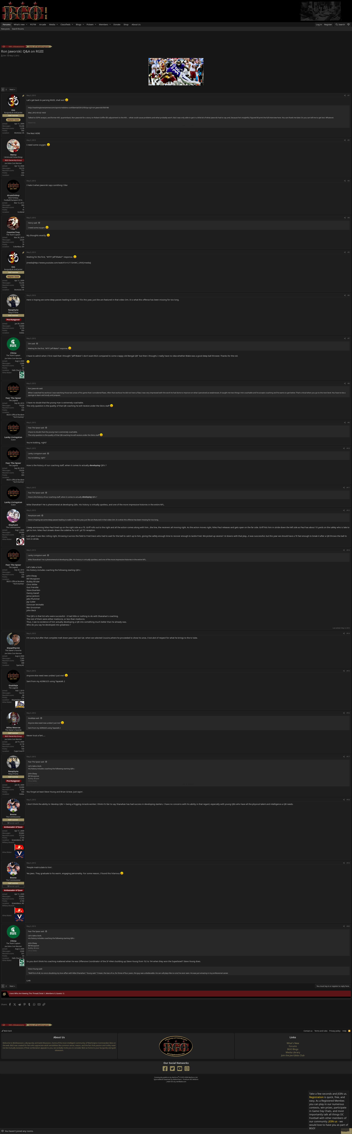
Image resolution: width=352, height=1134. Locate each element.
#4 (349, 218)
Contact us (308, 1031)
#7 (349, 338)
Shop (126, 24)
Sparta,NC (20, 665)
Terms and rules (320, 1031)
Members (103, 24)
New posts (5, 29)
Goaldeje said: (33, 718)
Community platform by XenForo (176, 1077)
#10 (348, 448)
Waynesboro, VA (18, 700)
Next (12, 89)
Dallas (21, 333)
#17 (348, 756)
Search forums (18, 29)
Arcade (42, 24)
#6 (349, 295)
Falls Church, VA (18, 370)
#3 (349, 181)
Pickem (90, 24)
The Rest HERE (33, 133)
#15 (348, 671)
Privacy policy (334, 1031)
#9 (349, 422)
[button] (26, 24)
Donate (116, 24)
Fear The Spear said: (36, 427)
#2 (349, 140)
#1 (349, 95)
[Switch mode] (348, 24)
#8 (349, 383)
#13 (348, 550)
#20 (348, 926)
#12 (348, 510)
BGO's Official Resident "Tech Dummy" (15, 416)
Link (29, 980)
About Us (136, 24)
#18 (348, 800)
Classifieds (65, 24)
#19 (348, 863)
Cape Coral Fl (19, 751)
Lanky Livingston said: (37, 453)
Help (344, 1031)
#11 (348, 487)
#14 (348, 633)
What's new (19, 24)
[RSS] (349, 1030)
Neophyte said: (34, 515)
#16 (348, 713)
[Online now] (13, 811)
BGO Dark (7, 1031)
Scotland (21, 212)
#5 (349, 252)
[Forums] (4, 46)
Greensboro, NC (18, 840)
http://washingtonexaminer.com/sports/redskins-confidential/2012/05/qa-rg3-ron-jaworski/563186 (68, 107)
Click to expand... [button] (188, 125)
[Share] (345, 95)
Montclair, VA (19, 133)
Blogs (78, 24)
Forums (6, 24)
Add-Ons (170, 1081)
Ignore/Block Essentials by (176, 1079)
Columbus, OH (18, 246)
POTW (33, 24)
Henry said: (32, 223)
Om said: (31, 343)
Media (52, 24)
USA (22, 175)
